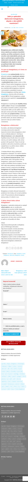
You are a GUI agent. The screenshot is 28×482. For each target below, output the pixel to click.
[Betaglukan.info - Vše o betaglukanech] (14, 9)
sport (3, 386)
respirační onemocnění (17, 381)
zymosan (4, 389)
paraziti (14, 376)
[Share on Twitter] (12, 248)
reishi (9, 381)
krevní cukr (4, 373)
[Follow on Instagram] (5, 416)
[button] (2, 9)
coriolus (14, 366)
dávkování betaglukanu (15, 255)
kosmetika (13, 371)
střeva (15, 386)
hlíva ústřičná (14, 368)
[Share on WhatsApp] (7, 248)
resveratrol (4, 384)
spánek (7, 386)
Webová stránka (7, 318)
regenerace (4, 381)
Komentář (6, 290)
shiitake (22, 384)
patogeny (19, 376)
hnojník (20, 368)
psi (8, 379)
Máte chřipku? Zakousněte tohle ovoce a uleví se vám (7, 272)
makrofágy (16, 373)
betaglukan (19, 253)
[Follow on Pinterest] (14, 416)
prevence (4, 379)
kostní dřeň (19, 371)
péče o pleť (12, 379)
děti (8, 368)
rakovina (18, 379)
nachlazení (4, 376)
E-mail (5, 311)
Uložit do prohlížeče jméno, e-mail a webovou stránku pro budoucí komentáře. (13, 328)
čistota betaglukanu (19, 389)
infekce (8, 371)
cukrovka (20, 366)
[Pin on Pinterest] (18, 248)
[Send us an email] (11, 416)
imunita (22, 255)
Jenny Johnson (19, 27)
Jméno (5, 304)
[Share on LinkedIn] (21, 248)
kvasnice (10, 373)
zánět (8, 389)
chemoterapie (21, 363)
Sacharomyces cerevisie (13, 384)
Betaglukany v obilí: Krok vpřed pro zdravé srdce (21, 272)
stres (11, 386)
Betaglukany (4, 74)
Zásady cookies (14, 5)
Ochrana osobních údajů (18, 2)
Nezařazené (14, 14)
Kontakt (10, 2)
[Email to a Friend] (15, 248)
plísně (24, 376)
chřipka (9, 366)
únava (12, 389)
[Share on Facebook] (9, 248)
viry (19, 386)
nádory (9, 376)
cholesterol (4, 366)
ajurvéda (3, 363)
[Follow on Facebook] (2, 416)
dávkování (4, 368)
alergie (8, 363)
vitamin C (23, 386)
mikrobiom (22, 373)
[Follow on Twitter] (8, 416)
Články (5, 2)
